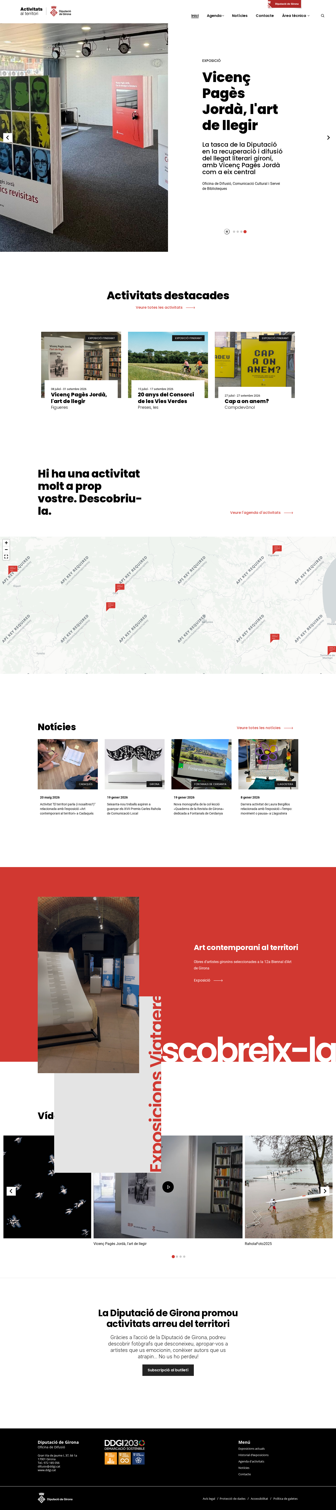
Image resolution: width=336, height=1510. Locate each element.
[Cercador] (323, 15)
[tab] (234, 231)
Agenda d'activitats (251, 1461)
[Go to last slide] (7, 137)
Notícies (243, 1468)
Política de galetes (285, 1499)
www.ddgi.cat (47, 1470)
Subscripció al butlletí (168, 1370)
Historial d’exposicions (253, 1455)
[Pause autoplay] (227, 231)
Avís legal (209, 1499)
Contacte (244, 1474)
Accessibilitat (259, 1499)
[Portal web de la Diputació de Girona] (284, 4)
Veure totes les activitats (160, 307)
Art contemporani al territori (241, 101)
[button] (277, 550)
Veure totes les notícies (259, 727)
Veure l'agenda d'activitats (256, 512)
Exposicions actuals (251, 1448)
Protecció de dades (232, 1499)
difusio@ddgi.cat (49, 1466)
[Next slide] (328, 137)
